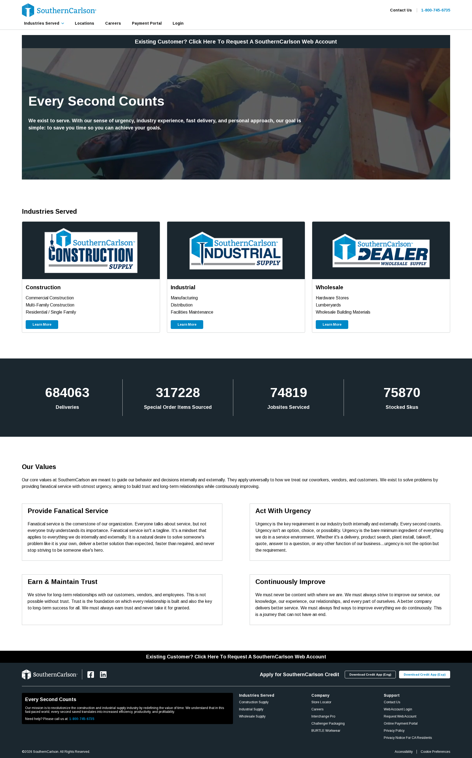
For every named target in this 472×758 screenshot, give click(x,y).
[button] (44, 23)
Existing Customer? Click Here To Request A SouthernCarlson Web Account (236, 42)
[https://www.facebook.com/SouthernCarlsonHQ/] (90, 674)
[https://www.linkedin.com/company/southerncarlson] (103, 674)
